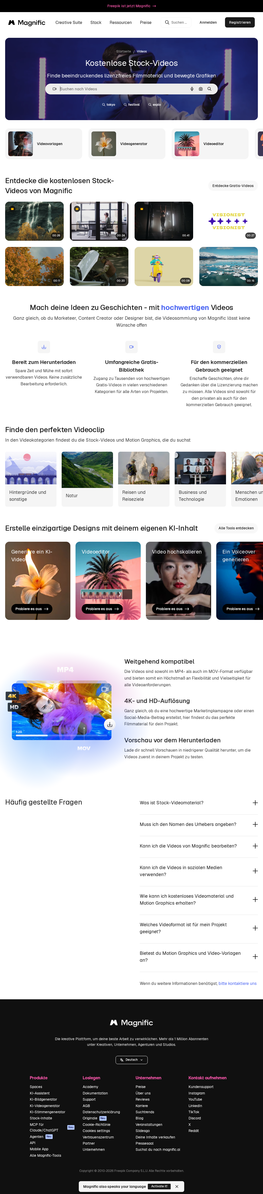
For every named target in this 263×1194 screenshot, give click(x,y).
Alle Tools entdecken (236, 528)
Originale (94, 1118)
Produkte (39, 1077)
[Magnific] (131, 1024)
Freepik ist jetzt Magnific (129, 6)
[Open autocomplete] (52, 89)
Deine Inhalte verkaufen (155, 1137)
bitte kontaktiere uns (238, 983)
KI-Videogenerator (45, 1105)
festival (134, 105)
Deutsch (132, 1060)
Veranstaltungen (149, 1124)
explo (157, 105)
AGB (86, 1105)
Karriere (142, 1105)
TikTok (194, 1112)
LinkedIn (195, 1105)
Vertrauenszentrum (98, 1137)
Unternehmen (94, 1149)
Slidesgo (143, 1130)
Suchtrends (145, 1112)
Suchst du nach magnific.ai (158, 1149)
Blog (139, 1118)
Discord (195, 1118)
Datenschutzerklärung (101, 1112)
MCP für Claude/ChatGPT (51, 1127)
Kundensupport (201, 1086)
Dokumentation (95, 1093)
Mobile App (39, 1149)
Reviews (142, 1099)
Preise (146, 22)
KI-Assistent (40, 1093)
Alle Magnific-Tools (45, 1155)
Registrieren (240, 22)
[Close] (177, 1186)
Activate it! (159, 1186)
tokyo (111, 105)
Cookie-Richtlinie (96, 1124)
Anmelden (208, 22)
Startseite (123, 51)
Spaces (36, 1086)
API (32, 1142)
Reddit (194, 1130)
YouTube (195, 1099)
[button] (132, 1060)
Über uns (143, 1093)
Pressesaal (145, 1143)
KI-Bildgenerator (43, 1099)
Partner (89, 1143)
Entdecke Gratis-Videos (233, 185)
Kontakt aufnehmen (208, 1077)
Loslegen (91, 1077)
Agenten (41, 1136)
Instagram (197, 1093)
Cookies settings (96, 1130)
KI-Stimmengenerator (47, 1112)
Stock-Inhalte (41, 1118)
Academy (90, 1086)
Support (89, 1099)
